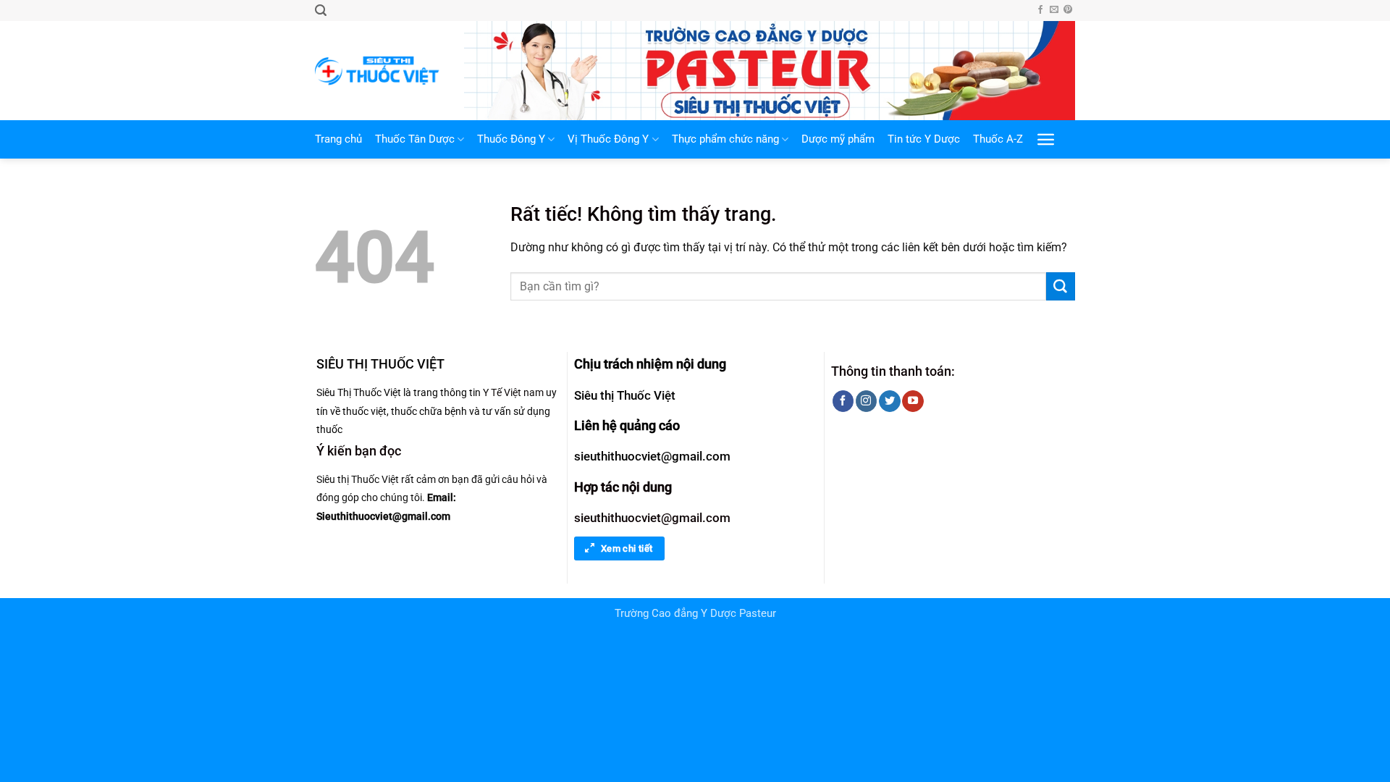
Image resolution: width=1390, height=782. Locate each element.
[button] (321, 10)
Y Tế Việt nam (513, 392)
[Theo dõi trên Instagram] (866, 401)
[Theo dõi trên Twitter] (889, 401)
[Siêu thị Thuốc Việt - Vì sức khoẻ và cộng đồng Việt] (378, 70)
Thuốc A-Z (998, 139)
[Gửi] (1060, 286)
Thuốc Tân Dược (415, 139)
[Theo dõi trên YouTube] (912, 401)
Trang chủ (338, 139)
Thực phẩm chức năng (725, 139)
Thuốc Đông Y (511, 139)
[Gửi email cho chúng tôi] (1054, 10)
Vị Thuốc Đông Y (608, 139)
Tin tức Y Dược (924, 139)
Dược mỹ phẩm (838, 139)
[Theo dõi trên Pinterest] (1067, 10)
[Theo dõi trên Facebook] (1040, 10)
